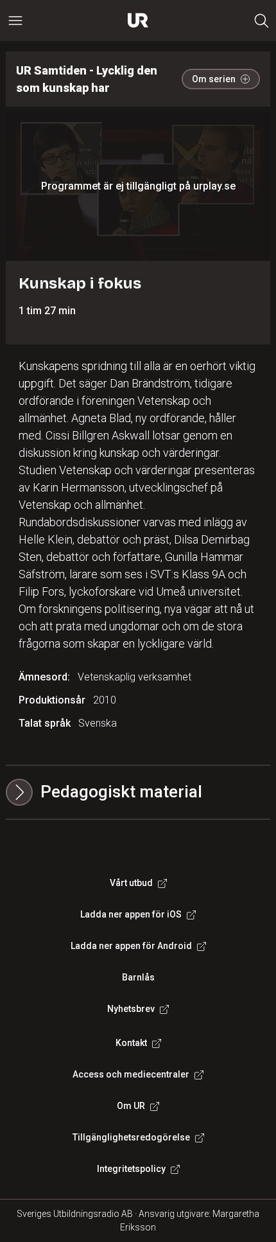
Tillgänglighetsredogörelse (131, 1137)
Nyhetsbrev (131, 1009)
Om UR (131, 1106)
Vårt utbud (131, 883)
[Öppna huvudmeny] (15, 20)
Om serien (214, 79)
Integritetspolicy (131, 1169)
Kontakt (131, 1043)
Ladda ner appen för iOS (131, 914)
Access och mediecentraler (131, 1074)
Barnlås (138, 977)
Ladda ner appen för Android (131, 946)
